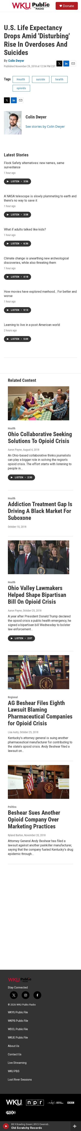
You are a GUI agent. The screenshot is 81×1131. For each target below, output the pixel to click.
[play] (6, 1126)
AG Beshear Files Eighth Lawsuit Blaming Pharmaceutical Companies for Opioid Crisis (40, 713)
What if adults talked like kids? (25, 229)
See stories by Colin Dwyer (45, 126)
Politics (12, 806)
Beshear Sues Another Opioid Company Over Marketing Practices (34, 819)
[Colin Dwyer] (13, 123)
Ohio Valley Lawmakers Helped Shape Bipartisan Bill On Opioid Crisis (37, 595)
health (59, 79)
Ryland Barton (15, 835)
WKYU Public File (18, 1012)
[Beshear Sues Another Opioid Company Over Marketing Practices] (38, 782)
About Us (13, 1046)
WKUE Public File (18, 1037)
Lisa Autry (13, 732)
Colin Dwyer (16, 61)
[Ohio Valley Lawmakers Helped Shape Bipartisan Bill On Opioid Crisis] (38, 557)
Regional (13, 697)
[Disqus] (40, 917)
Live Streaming (17, 1062)
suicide (40, 79)
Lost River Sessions (20, 1079)
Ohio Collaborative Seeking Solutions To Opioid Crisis (40, 437)
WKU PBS (13, 1071)
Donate (68, 6)
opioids (21, 88)
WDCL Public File (18, 1029)
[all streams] (76, 1126)
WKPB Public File (18, 1020)
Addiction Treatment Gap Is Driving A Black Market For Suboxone (40, 511)
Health (21, 79)
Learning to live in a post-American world (32, 325)
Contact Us (14, 1054)
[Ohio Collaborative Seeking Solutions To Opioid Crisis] (38, 403)
